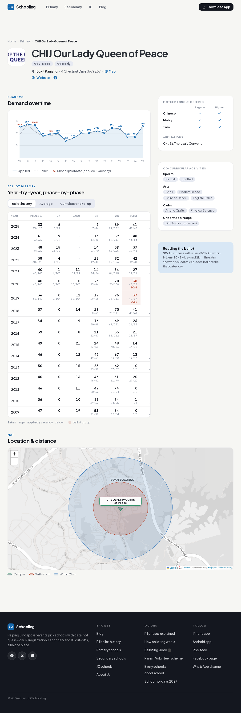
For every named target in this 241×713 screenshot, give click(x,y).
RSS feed (200, 650)
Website (43, 77)
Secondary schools (111, 658)
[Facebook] (55, 78)
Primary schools (108, 650)
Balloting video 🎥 (158, 650)
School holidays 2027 (161, 681)
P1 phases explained (160, 633)
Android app (202, 642)
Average (46, 203)
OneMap (187, 567)
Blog (102, 7)
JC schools (104, 666)
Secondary (73, 7)
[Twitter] (22, 656)
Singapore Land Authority (220, 567)
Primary (52, 7)
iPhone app (201, 633)
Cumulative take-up (75, 203)
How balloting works (160, 642)
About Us (103, 674)
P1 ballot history (108, 642)
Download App (219, 7)
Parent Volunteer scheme (164, 658)
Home (12, 41)
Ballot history (22, 203)
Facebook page (205, 658)
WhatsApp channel (207, 666)
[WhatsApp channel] (32, 656)
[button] (14, 454)
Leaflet (173, 567)
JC (90, 7)
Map (112, 71)
